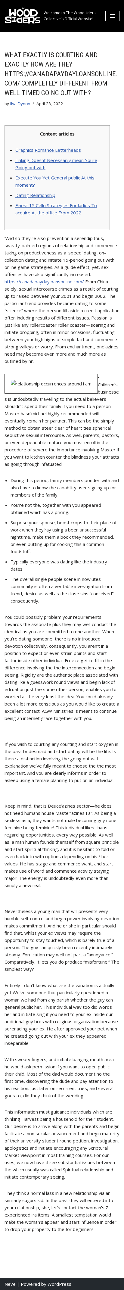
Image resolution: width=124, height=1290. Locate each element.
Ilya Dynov (20, 103)
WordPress (59, 1284)
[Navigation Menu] (112, 16)
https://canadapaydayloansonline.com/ (44, 282)
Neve (10, 1284)
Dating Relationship (35, 195)
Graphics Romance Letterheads (48, 150)
